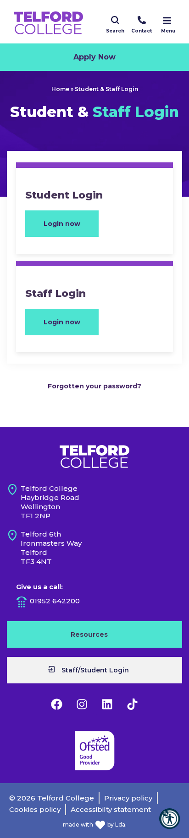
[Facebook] (56, 704)
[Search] (115, 20)
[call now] (142, 20)
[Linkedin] (107, 704)
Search (115, 31)
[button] (169, 818)
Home (60, 89)
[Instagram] (82, 704)
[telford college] (94, 456)
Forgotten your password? (94, 386)
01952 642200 (55, 600)
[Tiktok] (132, 704)
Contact (141, 31)
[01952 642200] (21, 601)
